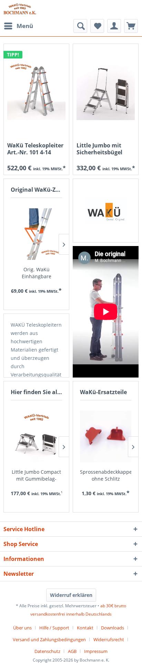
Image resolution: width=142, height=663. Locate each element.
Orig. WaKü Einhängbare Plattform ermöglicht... (36, 273)
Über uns (22, 628)
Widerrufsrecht (108, 639)
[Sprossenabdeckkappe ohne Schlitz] (105, 436)
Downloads (112, 628)
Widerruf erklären (71, 595)
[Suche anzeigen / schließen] (80, 26)
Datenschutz (47, 651)
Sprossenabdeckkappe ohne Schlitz (105, 475)
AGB (72, 651)
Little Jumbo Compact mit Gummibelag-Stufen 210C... (36, 475)
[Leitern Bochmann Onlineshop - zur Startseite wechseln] (19, 9)
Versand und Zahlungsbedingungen (49, 639)
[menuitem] (18, 26)
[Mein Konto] (114, 26)
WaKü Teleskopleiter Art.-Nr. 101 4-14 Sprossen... (35, 149)
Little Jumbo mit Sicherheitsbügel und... (99, 149)
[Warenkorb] (131, 26)
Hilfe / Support (54, 628)
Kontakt (85, 628)
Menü (25, 26)
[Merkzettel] (97, 26)
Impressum (96, 651)
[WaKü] (105, 210)
